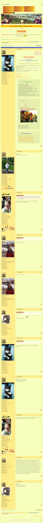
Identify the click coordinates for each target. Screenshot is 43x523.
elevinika (3, 309)
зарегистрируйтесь (16, 39)
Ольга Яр (3, 151)
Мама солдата (5, 41)
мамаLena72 (4, 235)
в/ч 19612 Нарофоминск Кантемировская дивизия (18, 41)
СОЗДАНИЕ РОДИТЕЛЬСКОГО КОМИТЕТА (23, 77)
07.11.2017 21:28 (19, 481)
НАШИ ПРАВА (18, 76)
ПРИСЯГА (17, 74)
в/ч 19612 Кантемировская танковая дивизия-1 (25, 135)
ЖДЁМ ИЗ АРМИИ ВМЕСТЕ (7, 12)
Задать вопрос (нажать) (21, 31)
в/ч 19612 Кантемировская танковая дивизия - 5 (26, 140)
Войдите (10, 39)
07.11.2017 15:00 (19, 192)
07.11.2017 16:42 (19, 309)
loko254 (3, 49)
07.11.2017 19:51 (19, 338)
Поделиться (16, 49)
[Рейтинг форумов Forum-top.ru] (25, 36)
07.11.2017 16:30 (19, 234)
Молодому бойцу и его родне (20, 73)
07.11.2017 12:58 (19, 151)
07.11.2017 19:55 (19, 376)
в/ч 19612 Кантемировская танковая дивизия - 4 (26, 139)
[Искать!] (42, 4)
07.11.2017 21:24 (19, 457)
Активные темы (21, 28)
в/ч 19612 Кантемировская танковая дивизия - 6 (26, 141)
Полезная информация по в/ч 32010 (22, 75)
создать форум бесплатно (37, 515)
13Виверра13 (4, 415)
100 (11, 45)
